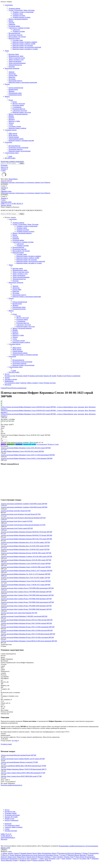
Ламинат (11, 72)
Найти (22, 163)
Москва (76, 855)
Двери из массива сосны (17, 58)
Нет (16, 740)
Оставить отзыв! (6, 744)
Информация (9, 381)
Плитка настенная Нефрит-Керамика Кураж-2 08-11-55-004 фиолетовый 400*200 (28, 634)
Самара (41, 858)
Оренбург (60, 857)
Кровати (11, 117)
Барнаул (29, 853)
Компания (8, 823)
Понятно (4, 849)
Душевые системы (18, 31)
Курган (56, 855)
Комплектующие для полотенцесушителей (26, 47)
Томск (63, 858)
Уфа (88, 858)
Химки (15, 860)
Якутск (48, 860)
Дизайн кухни (61, 376)
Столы (11, 124)
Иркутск (5, 855)
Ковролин (12, 77)
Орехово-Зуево (69, 857)
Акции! (7, 377)
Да (13, 740)
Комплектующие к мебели (17, 128)
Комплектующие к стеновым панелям (21, 140)
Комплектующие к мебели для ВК (23, 43)
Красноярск (49, 855)
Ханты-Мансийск (7, 860)
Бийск (40, 853)
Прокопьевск (13, 858)
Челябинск (23, 860)
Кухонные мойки (14, 26)
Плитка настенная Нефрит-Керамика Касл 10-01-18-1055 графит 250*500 (25, 577)
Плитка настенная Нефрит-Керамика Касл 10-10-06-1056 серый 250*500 (25, 546)
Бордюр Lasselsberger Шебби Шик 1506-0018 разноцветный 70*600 (23, 766)
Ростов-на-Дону (25, 858)
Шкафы (11, 116)
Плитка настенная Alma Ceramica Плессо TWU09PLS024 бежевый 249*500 (26, 591)
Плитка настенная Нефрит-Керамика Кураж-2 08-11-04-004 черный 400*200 (26, 623)
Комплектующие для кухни (21, 112)
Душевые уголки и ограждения (22, 12)
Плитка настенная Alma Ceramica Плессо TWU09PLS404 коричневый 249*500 (27, 595)
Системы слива (17, 40)
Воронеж (78, 853)
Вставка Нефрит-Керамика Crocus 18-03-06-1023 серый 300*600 (22, 451)
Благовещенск (47, 853)
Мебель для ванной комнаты (18, 19)
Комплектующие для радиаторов (19, 151)
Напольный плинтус (15, 80)
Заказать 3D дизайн (49, 376)
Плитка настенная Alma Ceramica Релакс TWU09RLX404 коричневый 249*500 (27, 602)
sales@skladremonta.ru (8, 837)
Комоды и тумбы (14, 121)
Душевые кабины (14, 8)
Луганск (63, 855)
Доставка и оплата (11, 379)
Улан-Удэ (76, 858)
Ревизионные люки (15, 93)
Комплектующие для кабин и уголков (25, 49)
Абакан (4, 853)
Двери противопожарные (17, 63)
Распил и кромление (73, 376)
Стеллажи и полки (15, 126)
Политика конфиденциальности (11, 785)
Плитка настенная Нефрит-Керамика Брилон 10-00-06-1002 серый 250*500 (26, 553)
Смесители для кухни (19, 110)
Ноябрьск (47, 857)
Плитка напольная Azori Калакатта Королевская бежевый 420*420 (23, 518)
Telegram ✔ (19, 444)
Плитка (7, 84)
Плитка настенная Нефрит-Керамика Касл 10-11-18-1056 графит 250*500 (25, 542)
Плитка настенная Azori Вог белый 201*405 (16, 511)
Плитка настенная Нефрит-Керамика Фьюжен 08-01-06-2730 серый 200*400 (26, 539)
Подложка (12, 79)
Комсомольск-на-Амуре (30, 855)
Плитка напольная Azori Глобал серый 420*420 (17, 528)
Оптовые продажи (49, 383)
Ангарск (10, 853)
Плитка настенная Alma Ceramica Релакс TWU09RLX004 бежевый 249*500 (26, 599)
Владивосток (62, 853)
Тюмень (68, 858)
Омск (54, 857)
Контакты (8, 384)
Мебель (7, 96)
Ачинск (16, 853)
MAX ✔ (3, 444)
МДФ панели (13, 135)
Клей (10, 156)
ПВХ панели (13, 133)
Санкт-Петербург (50, 858)
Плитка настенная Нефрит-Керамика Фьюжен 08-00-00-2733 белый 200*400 (26, 535)
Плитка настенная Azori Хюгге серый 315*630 (16, 521)
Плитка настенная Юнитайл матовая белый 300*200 (18, 755)
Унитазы (11, 22)
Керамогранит (13, 89)
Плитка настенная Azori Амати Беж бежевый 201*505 (19, 613)
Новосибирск (13, 179)
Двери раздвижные (15, 61)
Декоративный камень (16, 139)
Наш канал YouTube (7, 788)
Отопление (8, 142)
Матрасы (12, 119)
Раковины (12, 24)
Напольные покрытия (12, 68)
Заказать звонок (6, 205)
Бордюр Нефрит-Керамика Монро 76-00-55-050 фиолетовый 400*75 (23, 769)
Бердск (35, 853)
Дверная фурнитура (15, 65)
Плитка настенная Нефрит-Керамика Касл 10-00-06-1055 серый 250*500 (25, 549)
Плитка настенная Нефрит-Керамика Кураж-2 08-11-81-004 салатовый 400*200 (27, 637)
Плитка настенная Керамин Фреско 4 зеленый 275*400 (19, 762)
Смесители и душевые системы (19, 28)
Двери (7, 51)
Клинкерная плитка (15, 95)
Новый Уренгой (31, 857)
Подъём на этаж (10, 376)
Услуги (7, 374)
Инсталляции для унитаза (17, 36)
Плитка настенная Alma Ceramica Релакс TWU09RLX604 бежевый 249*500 (26, 606)
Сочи (58, 858)
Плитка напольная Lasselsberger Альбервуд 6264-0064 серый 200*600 (24, 503)
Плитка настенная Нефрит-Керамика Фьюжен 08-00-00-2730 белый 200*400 (26, 532)
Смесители (16, 29)
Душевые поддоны (18, 15)
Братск (54, 853)
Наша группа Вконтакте (9, 787)
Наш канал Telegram (7, 790)
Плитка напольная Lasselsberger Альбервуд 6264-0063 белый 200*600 (24, 507)
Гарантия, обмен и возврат (29, 383)
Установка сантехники (35, 376)
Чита (28, 860)
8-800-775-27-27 (6, 203)
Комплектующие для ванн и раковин (24, 42)
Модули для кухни (18, 103)
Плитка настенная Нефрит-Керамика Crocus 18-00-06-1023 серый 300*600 (26, 563)
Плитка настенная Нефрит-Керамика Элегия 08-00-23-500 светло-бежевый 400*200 (29, 641)
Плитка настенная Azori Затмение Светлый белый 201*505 (21, 514)
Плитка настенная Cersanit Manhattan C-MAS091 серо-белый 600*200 (24, 616)
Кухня (11, 100)
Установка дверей (22, 376)
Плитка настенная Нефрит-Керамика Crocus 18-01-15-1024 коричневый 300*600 (28, 455)
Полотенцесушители (15, 35)
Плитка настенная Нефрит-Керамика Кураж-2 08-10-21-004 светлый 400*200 (26, 620)
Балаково (24, 853)
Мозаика (11, 91)
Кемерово (18, 855)
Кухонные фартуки (18, 109)
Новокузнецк (12, 857)
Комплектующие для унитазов (22, 45)
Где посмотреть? (41, 444)
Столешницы (16, 107)
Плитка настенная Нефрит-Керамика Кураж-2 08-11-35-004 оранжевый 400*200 (27, 627)
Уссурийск (82, 858)
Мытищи (83, 855)
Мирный (71, 855)
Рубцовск (34, 858)
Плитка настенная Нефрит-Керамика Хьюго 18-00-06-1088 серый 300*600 (26, 567)
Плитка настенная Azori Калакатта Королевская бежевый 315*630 (23, 525)
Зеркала (11, 123)
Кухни (14, 102)
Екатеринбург (94, 853)
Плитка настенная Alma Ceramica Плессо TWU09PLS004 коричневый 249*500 (27, 588)
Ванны (11, 21)
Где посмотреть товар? (12, 383)
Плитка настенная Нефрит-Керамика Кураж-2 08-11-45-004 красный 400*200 (27, 630)
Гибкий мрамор (14, 137)
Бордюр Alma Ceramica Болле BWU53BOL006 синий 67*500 (21, 776)
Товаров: (4, 188)
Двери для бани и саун (16, 59)
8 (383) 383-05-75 (17, 203)
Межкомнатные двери (16, 56)
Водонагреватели (14, 33)
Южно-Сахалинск (39, 860)
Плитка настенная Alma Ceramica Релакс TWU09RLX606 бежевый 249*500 (26, 609)
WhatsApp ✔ (11, 444)
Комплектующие (14, 38)
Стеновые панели (11, 130)
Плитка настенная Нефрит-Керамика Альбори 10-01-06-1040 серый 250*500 (26, 556)
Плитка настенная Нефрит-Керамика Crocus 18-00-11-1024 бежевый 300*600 (26, 458)
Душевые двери (17, 14)
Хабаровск (95, 858)
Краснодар (41, 855)
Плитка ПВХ (13, 75)
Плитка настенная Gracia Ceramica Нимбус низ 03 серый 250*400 (23, 759)
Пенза (77, 857)
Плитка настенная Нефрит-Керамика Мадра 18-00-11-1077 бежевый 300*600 (26, 570)
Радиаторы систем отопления (18, 147)
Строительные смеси (12, 153)
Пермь (82, 857)
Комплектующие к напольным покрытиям (23, 82)
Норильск (41, 857)
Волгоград (70, 853)
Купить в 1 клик (53, 444)
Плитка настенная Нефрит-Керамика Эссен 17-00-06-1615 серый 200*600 (25, 584)
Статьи (40, 383)
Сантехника (9, 5)
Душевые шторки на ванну (21, 17)
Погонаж (12, 66)
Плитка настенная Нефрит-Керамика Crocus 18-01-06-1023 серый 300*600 (26, 448)
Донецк (85, 853)
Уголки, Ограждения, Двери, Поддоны (22, 10)
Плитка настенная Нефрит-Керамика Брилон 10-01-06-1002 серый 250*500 (26, 560)
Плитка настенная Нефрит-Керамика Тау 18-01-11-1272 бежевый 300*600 (25, 574)
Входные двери (14, 54)
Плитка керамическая (16, 87)
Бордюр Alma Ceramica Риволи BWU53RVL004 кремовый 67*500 (23, 773)
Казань (12, 855)
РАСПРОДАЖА (10, 158)
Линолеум (12, 73)
